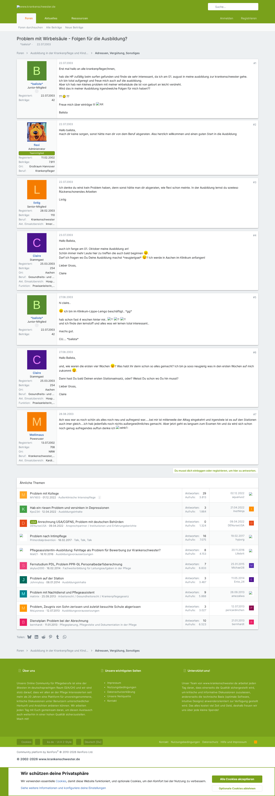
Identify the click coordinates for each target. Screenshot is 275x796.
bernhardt (36, 624)
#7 (254, 414)
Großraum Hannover (42, 166)
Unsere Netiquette (119, 696)
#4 (254, 235)
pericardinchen (235, 610)
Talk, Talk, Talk (83, 540)
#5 (254, 297)
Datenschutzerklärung (121, 691)
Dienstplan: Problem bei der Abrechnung (59, 621)
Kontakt (112, 700)
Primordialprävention (43, 540)
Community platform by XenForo (55, 752)
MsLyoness (37, 610)
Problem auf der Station (47, 578)
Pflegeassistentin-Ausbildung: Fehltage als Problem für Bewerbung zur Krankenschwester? (95, 550)
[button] (60, 18)
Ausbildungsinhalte (71, 511)
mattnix (34, 596)
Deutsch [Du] (93, 742)
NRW (52, 451)
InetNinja (238, 511)
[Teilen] (249, 63)
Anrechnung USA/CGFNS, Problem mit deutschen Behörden (81, 522)
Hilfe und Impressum (234, 742)
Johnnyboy (37, 582)
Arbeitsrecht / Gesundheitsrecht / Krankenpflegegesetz (93, 596)
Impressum (114, 682)
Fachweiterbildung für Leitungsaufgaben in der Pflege (97, 568)
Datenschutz (210, 742)
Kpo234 (35, 511)
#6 (254, 352)
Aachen (50, 272)
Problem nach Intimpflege (48, 536)
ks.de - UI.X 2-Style (59, 742)
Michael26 (238, 567)
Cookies (26, 742)
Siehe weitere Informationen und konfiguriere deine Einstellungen (63, 788)
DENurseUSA (38, 525)
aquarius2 (238, 497)
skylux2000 (37, 568)
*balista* (25, 44)
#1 (254, 63)
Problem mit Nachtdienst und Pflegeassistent (62, 592)
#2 (254, 124)
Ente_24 (239, 581)
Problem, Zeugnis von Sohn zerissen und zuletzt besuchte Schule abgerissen (85, 607)
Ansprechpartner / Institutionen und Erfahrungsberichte (101, 525)
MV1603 (35, 497)
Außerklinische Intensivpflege (77, 497)
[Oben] (250, 742)
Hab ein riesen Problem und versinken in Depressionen (69, 508)
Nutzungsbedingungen (121, 687)
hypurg (240, 539)
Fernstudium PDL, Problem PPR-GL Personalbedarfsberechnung (76, 564)
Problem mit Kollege (44, 493)
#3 (254, 182)
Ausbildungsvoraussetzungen (74, 554)
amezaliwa (238, 596)
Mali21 (34, 554)
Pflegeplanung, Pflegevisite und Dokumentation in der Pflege (98, 624)
